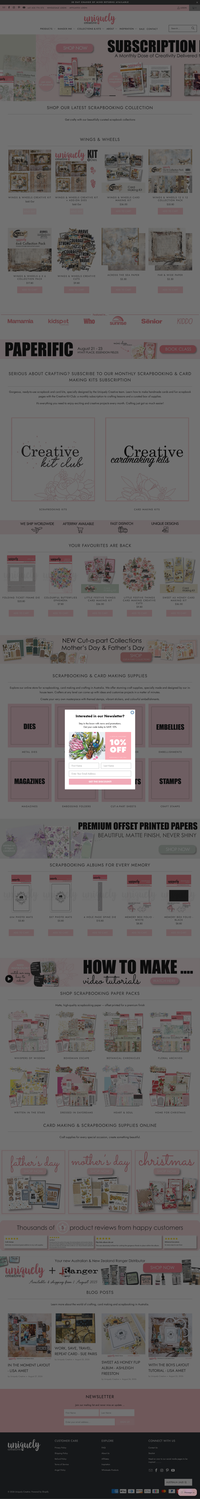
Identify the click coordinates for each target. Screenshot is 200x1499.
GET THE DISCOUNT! (100, 781)
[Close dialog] (132, 712)
